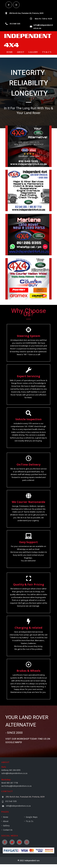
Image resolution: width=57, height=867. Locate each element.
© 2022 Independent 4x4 (29, 860)
